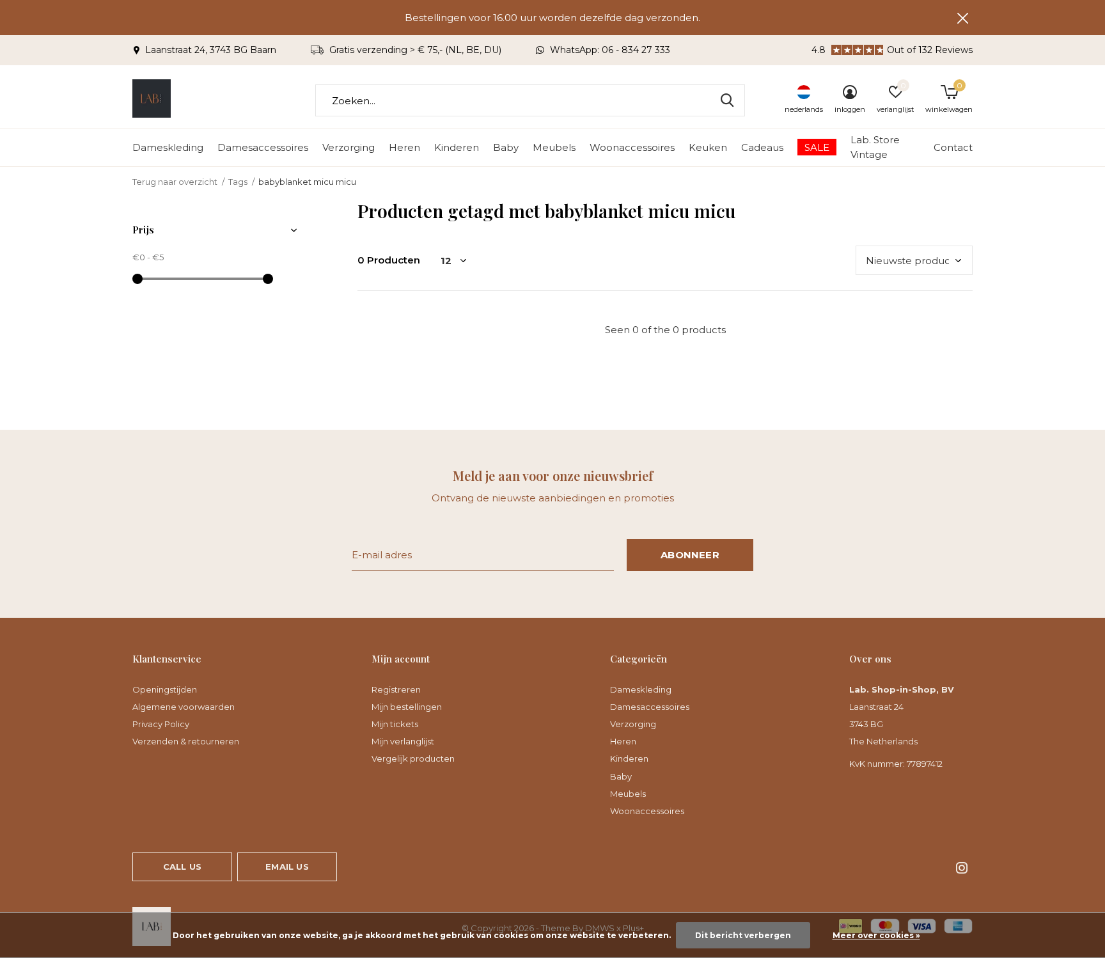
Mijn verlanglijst (403, 741)
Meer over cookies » (876, 935)
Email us (286, 866)
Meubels (554, 147)
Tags (237, 182)
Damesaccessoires (262, 147)
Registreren (396, 689)
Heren (404, 147)
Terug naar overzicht (174, 182)
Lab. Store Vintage (875, 147)
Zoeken (727, 100)
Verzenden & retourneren (185, 741)
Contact (953, 147)
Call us (182, 866)
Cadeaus (762, 147)
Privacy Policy (160, 724)
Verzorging (348, 147)
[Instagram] (962, 868)
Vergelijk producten (413, 758)
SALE (816, 147)
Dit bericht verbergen (743, 935)
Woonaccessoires (632, 147)
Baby (506, 147)
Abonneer (690, 555)
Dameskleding (167, 147)
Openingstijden (164, 689)
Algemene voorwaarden (183, 707)
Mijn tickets (395, 724)
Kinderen (456, 147)
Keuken (708, 147)
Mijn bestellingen (407, 707)
